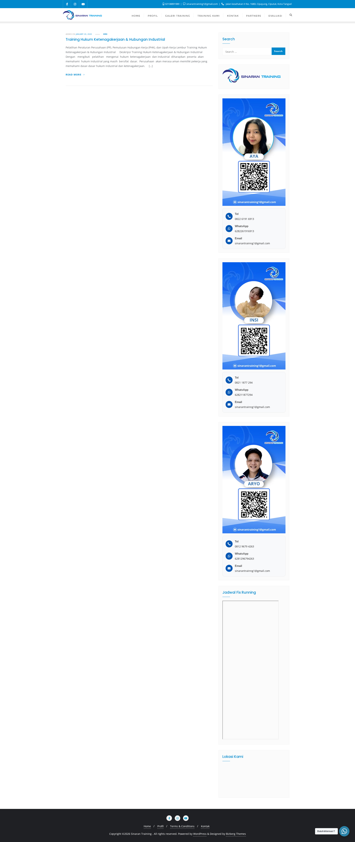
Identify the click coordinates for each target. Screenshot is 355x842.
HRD (105, 34)
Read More (74, 74)
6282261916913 (244, 231)
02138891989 (172, 4)
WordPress (200, 834)
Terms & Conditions (182, 826)
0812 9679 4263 (244, 546)
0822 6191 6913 (244, 219)
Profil (160, 826)
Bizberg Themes (236, 834)
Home (147, 826)
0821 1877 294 (244, 382)
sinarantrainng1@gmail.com (252, 243)
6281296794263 (244, 558)
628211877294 (244, 394)
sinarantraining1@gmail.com (202, 4)
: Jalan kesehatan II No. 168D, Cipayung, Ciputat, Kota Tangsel (258, 4)
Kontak (205, 826)
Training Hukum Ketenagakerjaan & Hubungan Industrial (115, 39)
